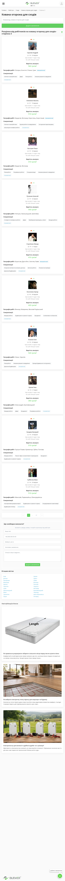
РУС (34, 5)
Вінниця (36, 582)
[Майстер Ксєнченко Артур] (32, 285)
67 (36, 515)
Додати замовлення (32, 26)
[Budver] (32, 3)
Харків (35, 576)
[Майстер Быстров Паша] (32, 141)
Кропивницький (38, 590)
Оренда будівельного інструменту (41, 363)
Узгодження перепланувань (46, 124)
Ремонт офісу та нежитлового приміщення (26, 456)
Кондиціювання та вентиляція (50, 503)
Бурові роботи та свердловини (28, 124)
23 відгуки (35, 55)
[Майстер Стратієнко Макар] (32, 237)
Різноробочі (29, 76)
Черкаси (36, 586)
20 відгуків (35, 294)
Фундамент (38, 315)
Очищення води (31, 172)
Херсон (5, 584)
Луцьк (5, 596)
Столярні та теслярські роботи (12, 220)
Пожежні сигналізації (44, 268)
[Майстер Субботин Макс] (32, 472)
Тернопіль (6, 594)
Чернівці (36, 592)
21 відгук (34, 246)
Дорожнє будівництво (10, 271)
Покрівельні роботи (19, 172)
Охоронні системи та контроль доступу (14, 268)
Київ (4, 576)
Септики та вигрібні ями (10, 76)
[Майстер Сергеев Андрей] (32, 45)
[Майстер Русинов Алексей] (32, 189)
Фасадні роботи (53, 220)
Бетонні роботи (32, 268)
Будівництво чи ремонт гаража (23, 315)
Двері (21, 76)
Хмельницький (7, 590)
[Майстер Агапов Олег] (32, 332)
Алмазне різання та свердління (43, 76)
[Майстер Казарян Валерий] (32, 425)
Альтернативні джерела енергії (12, 503)
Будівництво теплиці (9, 506)
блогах (15, 604)
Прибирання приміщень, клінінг (37, 220)
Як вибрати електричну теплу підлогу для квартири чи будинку (25, 699)
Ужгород (36, 596)
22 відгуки (35, 199)
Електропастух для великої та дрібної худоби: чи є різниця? (23, 746)
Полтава (36, 584)
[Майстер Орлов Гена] (32, 380)
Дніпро (5, 578)
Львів (35, 580)
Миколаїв (6, 582)
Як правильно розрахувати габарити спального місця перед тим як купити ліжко (31, 653)
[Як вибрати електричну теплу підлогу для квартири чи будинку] (32, 680)
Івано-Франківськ (39, 594)
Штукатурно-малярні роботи (11, 127)
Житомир (36, 588)
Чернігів (5, 586)
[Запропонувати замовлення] (34, 39)
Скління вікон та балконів (50, 315)
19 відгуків (35, 103)
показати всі (41, 70)
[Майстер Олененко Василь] (32, 93)
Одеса (35, 578)
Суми (4, 588)
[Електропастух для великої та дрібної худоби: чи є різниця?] (32, 726)
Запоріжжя (6, 580)
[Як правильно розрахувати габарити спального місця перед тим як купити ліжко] (32, 629)
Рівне (5, 592)
